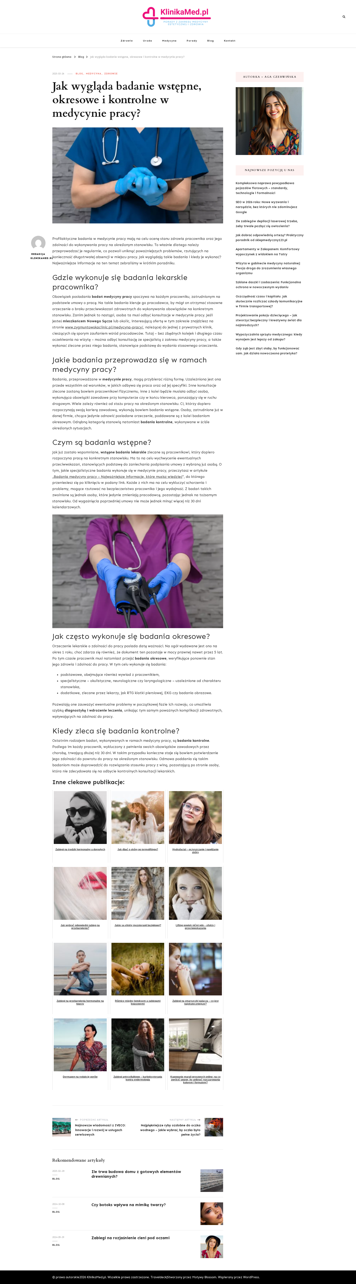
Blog (210, 40)
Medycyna (169, 40)
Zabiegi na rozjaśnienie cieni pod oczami (130, 1237)
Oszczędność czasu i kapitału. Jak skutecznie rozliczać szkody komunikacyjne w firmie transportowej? (269, 301)
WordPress (251, 1277)
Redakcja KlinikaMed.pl (38, 256)
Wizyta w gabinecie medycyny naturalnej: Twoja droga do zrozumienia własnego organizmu (268, 268)
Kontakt (229, 40)
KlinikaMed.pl (96, 1277)
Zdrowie (127, 40)
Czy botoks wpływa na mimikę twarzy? (128, 1204)
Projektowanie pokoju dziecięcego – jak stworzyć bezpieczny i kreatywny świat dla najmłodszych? (269, 320)
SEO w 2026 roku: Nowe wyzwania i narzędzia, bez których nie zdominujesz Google (266, 207)
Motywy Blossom (204, 1277)
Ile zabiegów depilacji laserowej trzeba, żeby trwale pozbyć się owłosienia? (267, 223)
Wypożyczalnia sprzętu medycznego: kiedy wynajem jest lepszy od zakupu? (269, 337)
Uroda (147, 40)
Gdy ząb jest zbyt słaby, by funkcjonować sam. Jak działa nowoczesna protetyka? (267, 351)
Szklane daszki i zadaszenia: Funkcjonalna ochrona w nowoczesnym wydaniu (268, 284)
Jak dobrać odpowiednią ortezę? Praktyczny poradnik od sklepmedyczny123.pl (270, 237)
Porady (192, 40)
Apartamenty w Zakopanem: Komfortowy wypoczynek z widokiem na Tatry (268, 251)
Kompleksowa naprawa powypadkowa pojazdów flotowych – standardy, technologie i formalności (265, 188)
